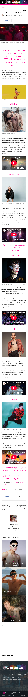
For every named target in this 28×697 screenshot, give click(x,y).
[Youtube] (16, 686)
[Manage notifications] (4, 693)
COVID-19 (8, 489)
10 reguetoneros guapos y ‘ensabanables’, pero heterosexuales (14, 247)
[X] (15, 530)
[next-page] (5, 625)
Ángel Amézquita (9, 15)
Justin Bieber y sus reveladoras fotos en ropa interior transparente (14, 619)
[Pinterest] (24, 686)
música (16, 489)
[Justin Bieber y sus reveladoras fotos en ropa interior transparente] (14, 608)
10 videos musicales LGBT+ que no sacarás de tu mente (14, 469)
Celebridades (13, 561)
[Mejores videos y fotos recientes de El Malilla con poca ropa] (14, 581)
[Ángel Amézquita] (3, 15)
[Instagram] (12, 530)
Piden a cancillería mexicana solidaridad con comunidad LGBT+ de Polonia (7, 507)
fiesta (12, 489)
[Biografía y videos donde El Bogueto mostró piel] (14, 553)
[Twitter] (11, 686)
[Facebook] (3, 686)
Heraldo (16, 482)
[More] (20, 20)
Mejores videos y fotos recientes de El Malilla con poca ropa (14, 591)
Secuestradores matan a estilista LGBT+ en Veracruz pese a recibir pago (20, 507)
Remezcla (12, 482)
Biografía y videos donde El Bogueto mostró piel (14, 564)
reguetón (20, 489)
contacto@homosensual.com (17, 682)
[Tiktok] (20, 686)
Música (3, 7)
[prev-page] (3, 625)
